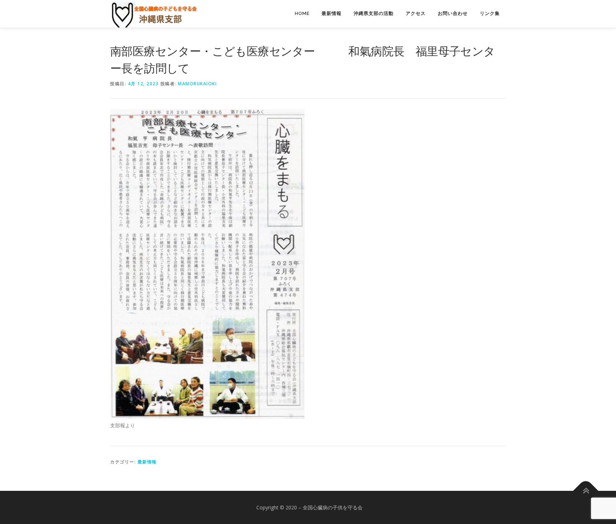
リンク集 (490, 13)
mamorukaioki (197, 84)
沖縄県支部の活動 (374, 13)
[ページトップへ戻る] (586, 490)
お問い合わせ (453, 13)
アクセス (416, 13)
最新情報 (332, 13)
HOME (302, 13)
